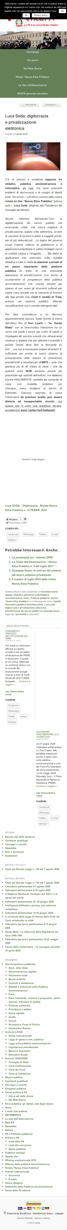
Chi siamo (32, 60)
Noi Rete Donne (33, 68)
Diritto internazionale (20, 1035)
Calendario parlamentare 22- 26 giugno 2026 (29, 901)
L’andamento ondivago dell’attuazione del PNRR (16, 634)
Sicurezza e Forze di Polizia (24, 1024)
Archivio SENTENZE (16, 1058)
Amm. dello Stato (18, 967)
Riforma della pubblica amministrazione (27, 1164)
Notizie (9, 1130)
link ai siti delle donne (21, 1096)
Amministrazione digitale (22, 971)
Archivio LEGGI (14, 1032)
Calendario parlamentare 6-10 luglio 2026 (27, 890)
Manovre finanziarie (19, 1050)
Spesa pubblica (17, 1149)
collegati (59, 1213)
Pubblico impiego (15, 1152)
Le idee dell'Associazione (19, 1118)
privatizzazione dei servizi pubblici (22, 610)
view (8, 694)
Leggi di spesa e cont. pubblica (26, 1039)
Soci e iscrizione (14, 851)
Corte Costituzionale (20, 1066)
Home (27, 598)
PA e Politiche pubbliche (19, 1134)
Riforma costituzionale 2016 (20, 1160)
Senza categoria (14, 1182)
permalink (21, 614)
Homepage (32, 52)
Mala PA (9, 1122)
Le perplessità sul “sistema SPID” (33, 557)
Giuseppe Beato (51, 610)
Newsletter (11, 848)
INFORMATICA (13, 1115)
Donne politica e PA (16, 1092)
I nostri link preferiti (16, 1111)
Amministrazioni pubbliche (20, 964)
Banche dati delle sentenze (20, 836)
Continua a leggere (47, 786)
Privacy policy (41, 15)
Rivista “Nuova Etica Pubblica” (33, 77)
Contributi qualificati (16, 840)
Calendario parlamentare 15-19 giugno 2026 (29, 912)
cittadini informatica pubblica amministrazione (33, 603)
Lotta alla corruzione (20, 1145)
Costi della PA (16, 1141)
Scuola (12, 1020)
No (26, 15)
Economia (14, 1175)
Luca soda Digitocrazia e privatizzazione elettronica (30, 606)
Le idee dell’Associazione (33, 85)
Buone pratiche (17, 979)
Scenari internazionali (17, 1171)
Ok (62, 11)
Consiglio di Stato (19, 1062)
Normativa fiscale (18, 1054)
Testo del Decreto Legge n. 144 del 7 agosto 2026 (32, 869)
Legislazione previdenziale (23, 1047)
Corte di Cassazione (20, 1073)
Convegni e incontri (16, 844)
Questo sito (11, 1156)
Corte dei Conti (17, 1069)
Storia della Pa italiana (17, 1190)
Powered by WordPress (19, 1213)
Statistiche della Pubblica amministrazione (29, 1186)
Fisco (12, 994)
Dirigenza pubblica (15, 1088)
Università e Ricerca (20, 1028)
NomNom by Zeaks (43, 1213)
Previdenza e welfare (20, 1009)
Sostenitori (11, 855)
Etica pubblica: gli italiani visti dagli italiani (29, 1103)
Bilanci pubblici (14, 1077)
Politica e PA (12, 1137)
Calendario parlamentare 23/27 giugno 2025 (47, 734)
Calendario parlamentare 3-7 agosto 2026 (27, 886)
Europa (13, 1179)
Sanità (12, 1017)
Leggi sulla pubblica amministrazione (30, 1043)
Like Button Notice (14, 691)
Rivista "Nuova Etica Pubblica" (22, 1167)
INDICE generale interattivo (32, 93)
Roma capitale (16, 1013)
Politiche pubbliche (40, 598)
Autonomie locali (18, 975)
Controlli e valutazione (21, 983)
